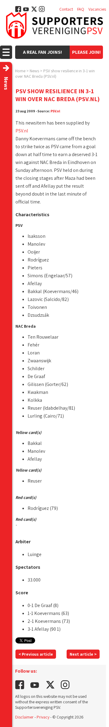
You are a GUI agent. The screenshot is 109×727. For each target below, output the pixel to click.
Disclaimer (24, 717)
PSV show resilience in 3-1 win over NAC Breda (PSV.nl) (55, 73)
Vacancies (97, 9)
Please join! (86, 52)
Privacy (43, 717)
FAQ (80, 9)
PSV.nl (55, 111)
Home (20, 70)
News (34, 70)
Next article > (83, 654)
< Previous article (35, 654)
